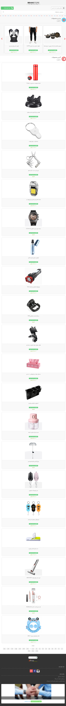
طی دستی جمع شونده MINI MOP (33, 577)
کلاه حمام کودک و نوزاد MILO (33, 636)
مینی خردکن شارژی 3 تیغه (33, 432)
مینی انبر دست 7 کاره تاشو (33, 170)
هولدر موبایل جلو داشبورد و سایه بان (33, 345)
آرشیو (59, 20)
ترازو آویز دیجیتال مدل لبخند (33, 519)
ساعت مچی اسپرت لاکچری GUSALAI (33, 228)
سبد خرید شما (7, 8)
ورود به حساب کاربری (36, 701)
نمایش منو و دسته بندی (57, 8)
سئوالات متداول (61, 676)
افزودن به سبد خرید (52, 50)
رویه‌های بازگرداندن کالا (60, 678)
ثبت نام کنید (27, 701)
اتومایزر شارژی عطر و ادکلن (33, 257)
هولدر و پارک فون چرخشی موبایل (33, 112)
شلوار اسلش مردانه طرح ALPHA (33, 46)
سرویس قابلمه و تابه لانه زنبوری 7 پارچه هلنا (52, 46)
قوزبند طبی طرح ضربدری (14, 46)
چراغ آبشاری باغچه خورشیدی (33, 461)
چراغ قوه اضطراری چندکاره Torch (33, 286)
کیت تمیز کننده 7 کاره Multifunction (33, 607)
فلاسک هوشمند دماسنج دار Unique (33, 83)
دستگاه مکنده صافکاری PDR (33, 316)
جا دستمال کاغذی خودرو (33, 548)
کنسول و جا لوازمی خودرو (33, 403)
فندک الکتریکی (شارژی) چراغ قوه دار (33, 199)
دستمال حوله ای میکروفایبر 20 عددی (33, 374)
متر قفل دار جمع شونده (33, 141)
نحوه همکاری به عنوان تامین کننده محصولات (55, 681)
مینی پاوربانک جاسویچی (33, 490)
